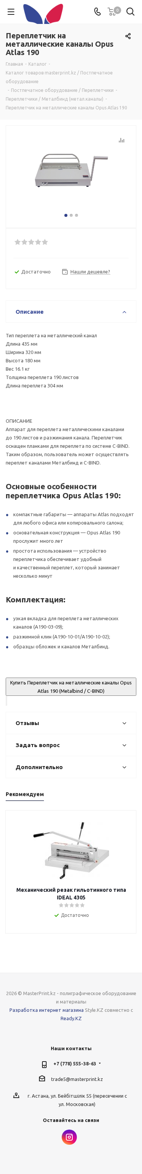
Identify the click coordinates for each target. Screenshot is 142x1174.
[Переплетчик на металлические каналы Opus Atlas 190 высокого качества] (71, 173)
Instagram (69, 1137)
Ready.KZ (71, 1018)
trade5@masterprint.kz (77, 1079)
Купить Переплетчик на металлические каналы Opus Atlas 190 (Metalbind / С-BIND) (71, 687)
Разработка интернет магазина (46, 1010)
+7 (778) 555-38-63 (74, 1063)
